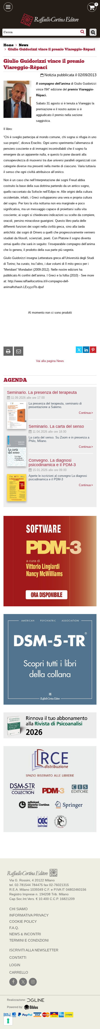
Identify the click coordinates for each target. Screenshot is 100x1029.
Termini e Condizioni (29, 940)
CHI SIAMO (18, 909)
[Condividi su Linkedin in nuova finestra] (86, 349)
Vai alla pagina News (50, 361)
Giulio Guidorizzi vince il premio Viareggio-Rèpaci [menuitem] (51, 49)
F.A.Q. (14, 928)
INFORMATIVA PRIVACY (29, 915)
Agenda (15, 380)
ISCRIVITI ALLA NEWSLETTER (33, 950)
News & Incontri (25, 934)
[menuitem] (8, 45)
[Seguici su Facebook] (13, 982)
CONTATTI (17, 957)
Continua (85, 413)
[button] (8, 351)
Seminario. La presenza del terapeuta (42, 392)
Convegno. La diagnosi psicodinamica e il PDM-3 (52, 462)
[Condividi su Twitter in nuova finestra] (79, 349)
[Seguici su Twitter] (23, 982)
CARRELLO (18, 972)
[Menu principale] (8, 7)
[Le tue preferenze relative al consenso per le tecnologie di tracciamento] (8, 1020)
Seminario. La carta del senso (56, 426)
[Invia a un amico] (18, 351)
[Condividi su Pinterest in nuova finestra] (93, 349)
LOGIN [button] (14, 965)
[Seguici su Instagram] (33, 982)
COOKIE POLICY (23, 921)
